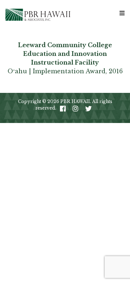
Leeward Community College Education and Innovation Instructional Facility (65, 53)
